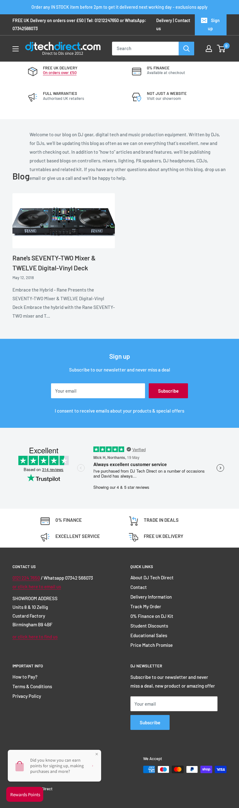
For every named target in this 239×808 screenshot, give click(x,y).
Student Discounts (149, 625)
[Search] (186, 48)
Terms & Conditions (32, 686)
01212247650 (107, 20)
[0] (221, 48)
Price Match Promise (151, 645)
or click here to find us (35, 636)
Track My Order (145, 606)
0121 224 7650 (26, 578)
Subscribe (168, 391)
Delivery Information (151, 597)
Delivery (164, 20)
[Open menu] (15, 48)
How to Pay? (24, 677)
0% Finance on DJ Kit (151, 616)
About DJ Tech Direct (152, 577)
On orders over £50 (60, 72)
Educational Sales (148, 635)
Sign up (214, 24)
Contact (138, 587)
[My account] (209, 48)
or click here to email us (36, 586)
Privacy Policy (26, 696)
